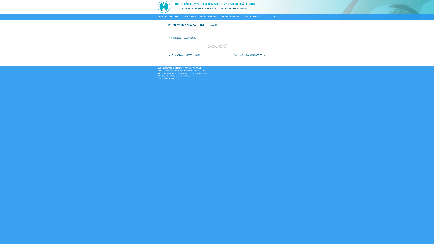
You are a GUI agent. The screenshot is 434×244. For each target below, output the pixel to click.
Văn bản (247, 17)
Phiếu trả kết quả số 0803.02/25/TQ (185, 55)
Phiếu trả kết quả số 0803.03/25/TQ (182, 38)
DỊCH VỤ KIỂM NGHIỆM (230, 17)
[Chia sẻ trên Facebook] (209, 46)
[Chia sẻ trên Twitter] (213, 46)
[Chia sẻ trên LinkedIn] (225, 46)
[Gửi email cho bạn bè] (217, 46)
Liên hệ (256, 17)
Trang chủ (162, 17)
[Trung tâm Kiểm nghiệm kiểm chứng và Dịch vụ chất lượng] (164, 7)
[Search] (275, 16)
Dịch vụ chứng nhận (209, 17)
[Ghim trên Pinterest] (221, 46)
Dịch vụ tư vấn (189, 17)
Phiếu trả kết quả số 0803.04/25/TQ (248, 55)
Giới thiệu (174, 17)
